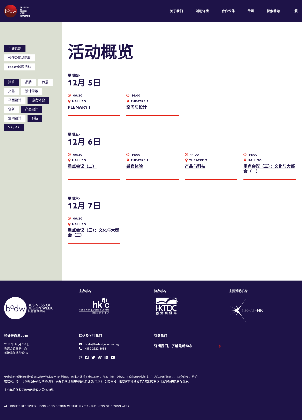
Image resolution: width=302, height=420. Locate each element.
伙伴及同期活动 (19, 58)
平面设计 (14, 100)
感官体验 (38, 100)
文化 (11, 91)
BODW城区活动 (19, 67)
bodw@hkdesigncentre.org (102, 344)
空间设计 (14, 118)
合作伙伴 (228, 11)
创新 (11, 109)
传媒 (251, 11)
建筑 (11, 82)
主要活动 (14, 49)
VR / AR (14, 127)
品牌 (28, 82)
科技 (35, 118)
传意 (45, 82)
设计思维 (31, 91)
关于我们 (176, 11)
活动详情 (202, 11)
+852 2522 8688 (95, 348)
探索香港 (273, 11)
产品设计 (31, 109)
